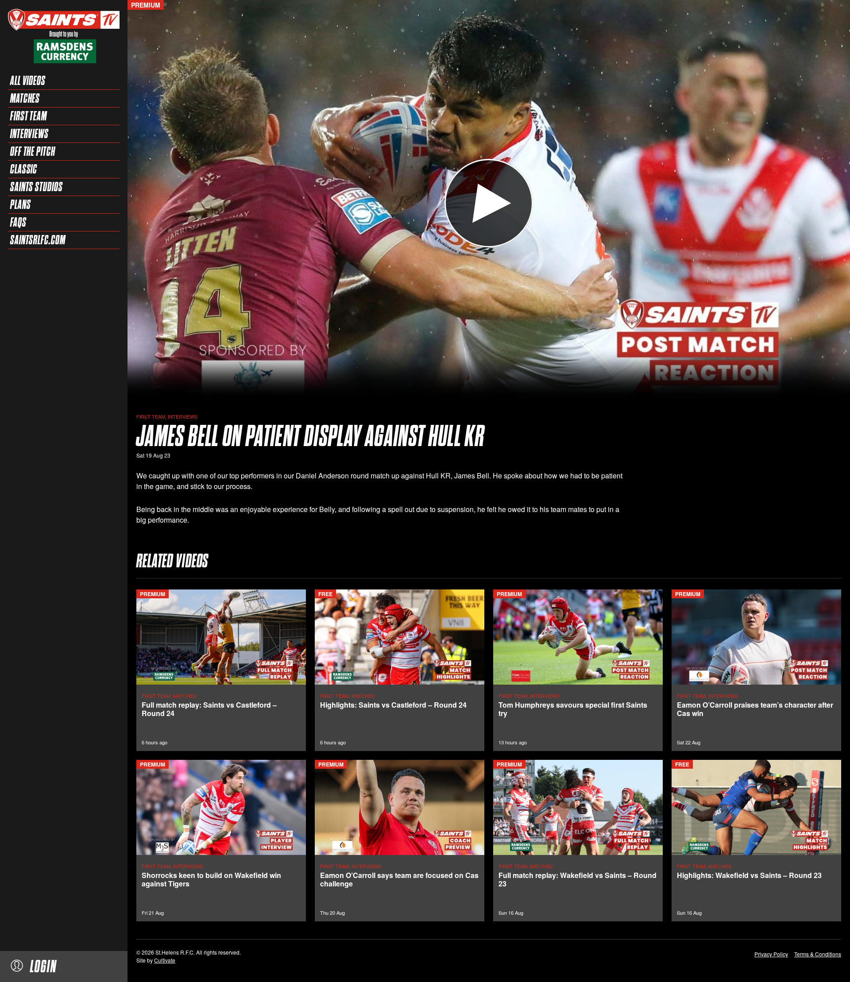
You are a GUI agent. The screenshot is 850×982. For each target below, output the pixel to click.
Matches (25, 98)
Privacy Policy (771, 954)
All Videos (28, 80)
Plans (20, 204)
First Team (28, 116)
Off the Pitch (32, 151)
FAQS (18, 222)
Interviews (29, 133)
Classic (23, 169)
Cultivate (164, 960)
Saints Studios (36, 186)
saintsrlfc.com (38, 239)
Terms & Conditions (817, 954)
